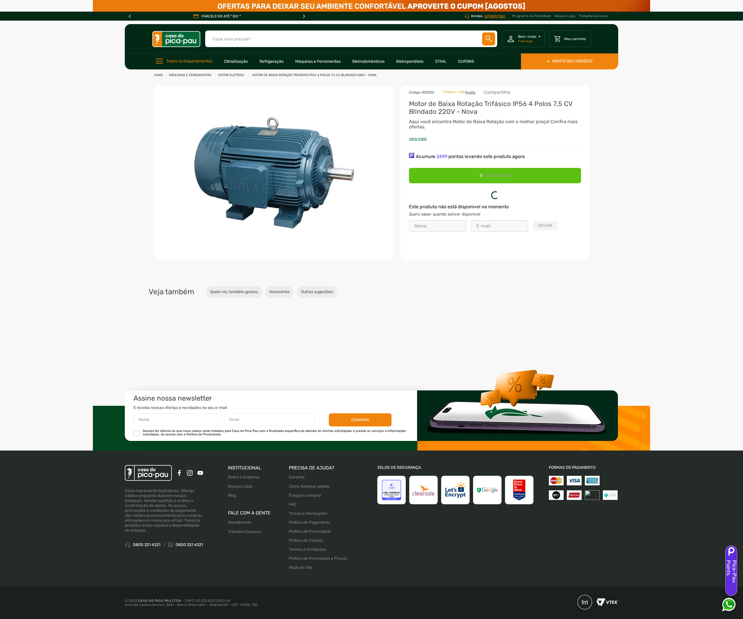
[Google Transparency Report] (487, 490)
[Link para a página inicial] (158, 75)
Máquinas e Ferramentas (190, 75)
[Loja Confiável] (391, 490)
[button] (273, 172)
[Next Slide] (303, 16)
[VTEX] (605, 602)
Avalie (470, 92)
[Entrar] (523, 39)
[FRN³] (585, 603)
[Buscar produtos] (488, 38)
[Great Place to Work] (519, 490)
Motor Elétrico (231, 75)
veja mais (418, 138)
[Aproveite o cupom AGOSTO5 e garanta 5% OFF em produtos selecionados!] (371, 6)
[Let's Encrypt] (455, 490)
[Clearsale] (423, 490)
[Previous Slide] (129, 16)
